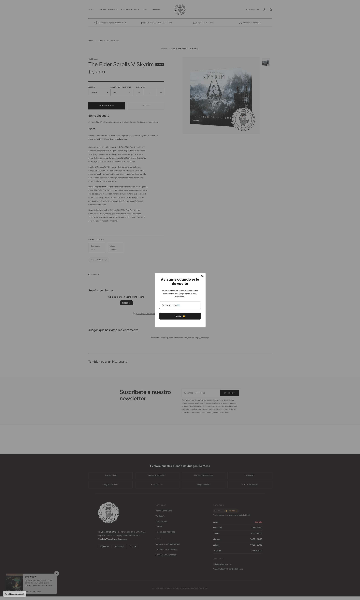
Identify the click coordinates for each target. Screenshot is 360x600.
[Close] (202, 276)
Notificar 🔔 (180, 316)
